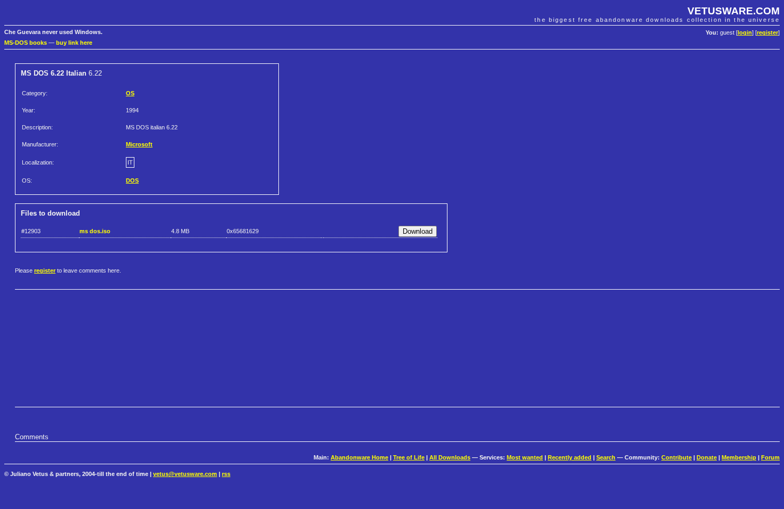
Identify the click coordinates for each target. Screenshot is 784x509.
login (745, 32)
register (767, 32)
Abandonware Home (359, 457)
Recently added (569, 457)
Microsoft (139, 144)
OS (130, 93)
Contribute (676, 457)
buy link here (74, 42)
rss (226, 474)
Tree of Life (409, 457)
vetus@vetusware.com (185, 474)
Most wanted (525, 457)
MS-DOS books (25, 42)
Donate (707, 457)
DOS (132, 180)
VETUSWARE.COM (733, 11)
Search (605, 457)
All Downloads (449, 457)
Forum (770, 457)
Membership (739, 457)
